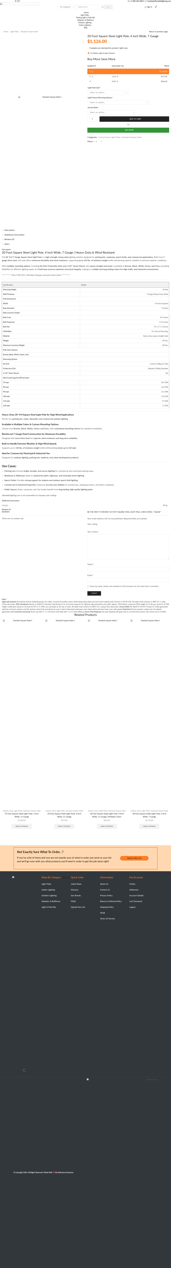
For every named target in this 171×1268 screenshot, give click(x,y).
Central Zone (104, 137)
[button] (134, 858)
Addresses (133, 890)
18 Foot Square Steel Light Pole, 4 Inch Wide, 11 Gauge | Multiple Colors (107, 815)
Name (90, 564)
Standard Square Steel (29, 32)
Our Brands (76, 896)
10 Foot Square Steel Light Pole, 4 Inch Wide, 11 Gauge (64, 815)
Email (90, 575)
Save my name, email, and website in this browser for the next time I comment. (124, 586)
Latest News (76, 884)
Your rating (92, 524)
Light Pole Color (94, 88)
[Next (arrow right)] (1, 844)
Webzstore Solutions (65, 1172)
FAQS (73, 901)
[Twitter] (17, 1)
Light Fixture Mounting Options (100, 98)
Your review (93, 532)
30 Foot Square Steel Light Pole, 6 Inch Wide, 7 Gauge (149, 815)
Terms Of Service (107, 919)
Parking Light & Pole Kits (85, 18)
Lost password (135, 901)
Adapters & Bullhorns (85, 20)
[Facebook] (15, 1)
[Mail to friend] (99, 141)
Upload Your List (78, 907)
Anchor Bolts (93, 108)
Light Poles (85, 15)
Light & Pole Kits (49, 907)
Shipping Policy (107, 907)
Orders (132, 884)
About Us (104, 884)
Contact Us (105, 890)
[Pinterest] (19, 1)
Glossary (74, 890)
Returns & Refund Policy (111, 901)
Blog (85, 28)
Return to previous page (158, 32)
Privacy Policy (106, 896)
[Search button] (108, 7)
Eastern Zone (8, 811)
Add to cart (135, 119)
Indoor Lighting (85, 25)
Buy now (129, 130)
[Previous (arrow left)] (0, 844)
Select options (22, 826)
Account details (136, 896)
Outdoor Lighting (84, 23)
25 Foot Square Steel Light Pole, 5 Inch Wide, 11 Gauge (22, 815)
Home (86, 13)
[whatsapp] (101, 141)
